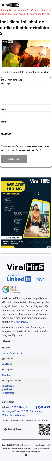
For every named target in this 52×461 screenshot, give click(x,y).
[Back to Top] (26, 455)
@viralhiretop (8, 392)
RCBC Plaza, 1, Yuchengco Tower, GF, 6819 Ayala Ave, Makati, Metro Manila (22, 411)
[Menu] (47, 4)
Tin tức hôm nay (17, 10)
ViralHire (6, 364)
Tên (3, 110)
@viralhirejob (8, 389)
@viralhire (6, 375)
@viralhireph (8, 386)
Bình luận (6, 84)
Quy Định (5, 421)
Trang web (6, 134)
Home (3, 10)
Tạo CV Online (42, 421)
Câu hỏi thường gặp (16, 421)
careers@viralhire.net (12, 353)
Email (4, 122)
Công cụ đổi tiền (30, 421)
